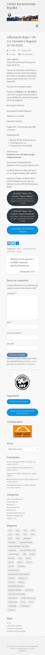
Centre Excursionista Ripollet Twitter (24, 641)
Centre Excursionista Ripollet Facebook (20, 641)
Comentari (11, 293)
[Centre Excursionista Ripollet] (22, 16)
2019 (18, 249)
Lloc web (10, 344)
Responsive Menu (37, 26)
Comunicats (11, 502)
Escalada (10, 505)
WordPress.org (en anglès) (16, 631)
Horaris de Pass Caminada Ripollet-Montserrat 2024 (22, 412)
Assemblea (27, 538)
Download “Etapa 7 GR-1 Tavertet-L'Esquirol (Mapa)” (22, 198)
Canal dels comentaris (14, 628)
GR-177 (29, 562)
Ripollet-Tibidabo (13, 516)
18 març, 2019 (26, 50)
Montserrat (23, 578)
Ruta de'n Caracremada (16, 594)
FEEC (20, 558)
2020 (32, 531)
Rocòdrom (29, 590)
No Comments (27, 54)
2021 (10, 534)
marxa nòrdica (13, 570)
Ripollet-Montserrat (14, 513)
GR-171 (20, 562)
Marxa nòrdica (12, 507)
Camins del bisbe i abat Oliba (18, 546)
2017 (10, 531)
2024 (32, 534)
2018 (17, 531)
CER (24, 554)
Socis (31, 602)
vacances (11, 610)
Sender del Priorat (28, 598)
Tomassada (12, 606)
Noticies (10, 510)
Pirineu (21, 582)
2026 (17, 538)
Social (23, 602)
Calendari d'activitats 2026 (18, 402)
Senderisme (12, 602)
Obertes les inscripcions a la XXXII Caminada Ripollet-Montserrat (20, 262)
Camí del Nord (13, 554)
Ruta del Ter (12, 598)
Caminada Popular (25, 542)
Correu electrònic (14, 333)
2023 (25, 534)
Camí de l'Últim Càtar (27, 550)
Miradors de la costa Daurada (18, 574)
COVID (32, 554)
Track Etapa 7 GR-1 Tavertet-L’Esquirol (22, 230)
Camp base (12, 550)
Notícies (11, 582)
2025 (10, 538)
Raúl (13, 50)
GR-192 (11, 566)
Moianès (11, 578)
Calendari (11, 542)
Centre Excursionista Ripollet (21, 6)
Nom (9, 322)
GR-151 (19, 252)
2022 (17, 534)
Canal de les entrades (14, 626)
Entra (9, 623)
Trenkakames (24, 606)
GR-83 (28, 558)
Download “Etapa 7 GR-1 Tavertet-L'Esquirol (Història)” (22, 216)
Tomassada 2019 (28, 271)
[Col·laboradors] (22, 431)
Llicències (21, 566)
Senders (13, 54)
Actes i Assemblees (13, 499)
